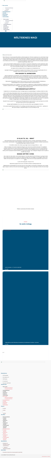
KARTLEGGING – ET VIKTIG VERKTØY (13, 267)
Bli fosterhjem (5, 392)
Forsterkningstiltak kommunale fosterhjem (6, 426)
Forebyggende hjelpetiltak (5, 423)
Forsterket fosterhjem (7, 22)
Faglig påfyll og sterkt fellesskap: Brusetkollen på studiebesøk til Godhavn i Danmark (22, 342)
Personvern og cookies (46, 456)
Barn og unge (5, 5)
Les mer (6, 269)
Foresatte (4, 391)
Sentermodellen (6, 16)
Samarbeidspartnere (6, 11)
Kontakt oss (5, 393)
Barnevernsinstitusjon (9, 20)
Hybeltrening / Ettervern (5, 421)
